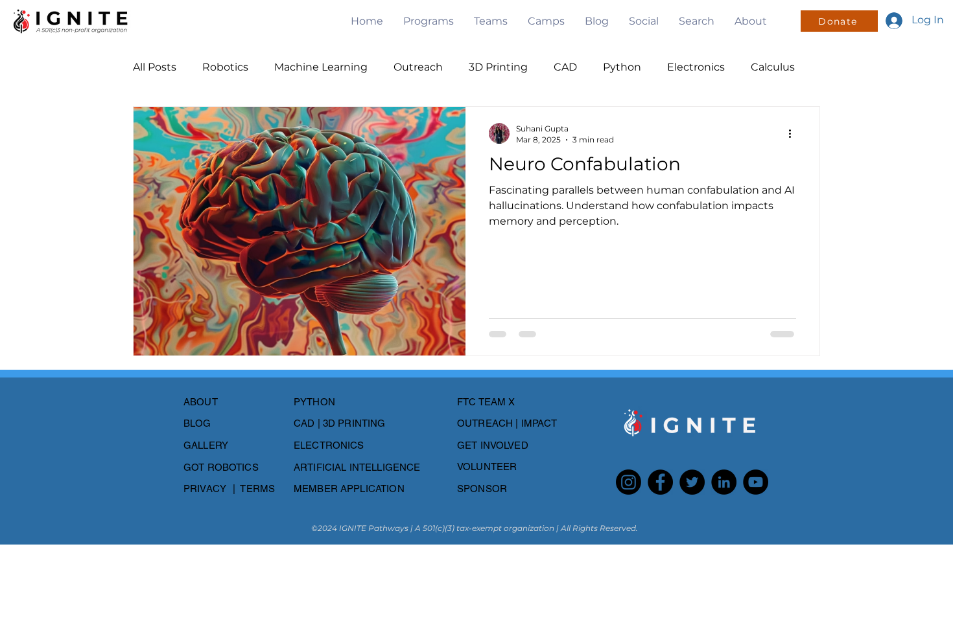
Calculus (773, 67)
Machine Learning (321, 67)
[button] (428, 21)
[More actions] (794, 133)
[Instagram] (628, 482)
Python (622, 67)
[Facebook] (660, 482)
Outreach (418, 67)
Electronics (696, 67)
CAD (565, 67)
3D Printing (498, 67)
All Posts (154, 67)
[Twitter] (692, 482)
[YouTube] (755, 482)
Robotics (225, 67)
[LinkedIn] (723, 482)
